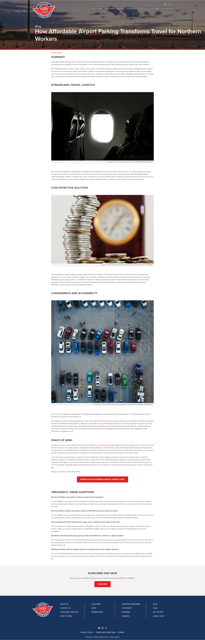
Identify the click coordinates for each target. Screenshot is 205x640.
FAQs (155, 608)
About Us (64, 604)
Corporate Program (131, 604)
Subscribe (102, 584)
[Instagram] (168, 5)
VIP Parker (131, 9)
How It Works (97, 9)
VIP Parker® (127, 608)
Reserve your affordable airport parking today (102, 479)
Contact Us (65, 608)
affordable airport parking (97, 445)
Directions (130, 5)
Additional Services (115, 9)
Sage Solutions (115, 637)
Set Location (150, 9)
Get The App (142, 5)
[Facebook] (165, 5)
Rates (93, 608)
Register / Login (157, 5)
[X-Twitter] (172, 5)
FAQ (140, 9)
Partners (126, 612)
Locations (95, 604)
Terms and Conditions (106, 632)
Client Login (158, 616)
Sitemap (121, 632)
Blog (155, 604)
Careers (125, 616)
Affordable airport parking (109, 421)
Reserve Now (167, 9)
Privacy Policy (87, 632)
